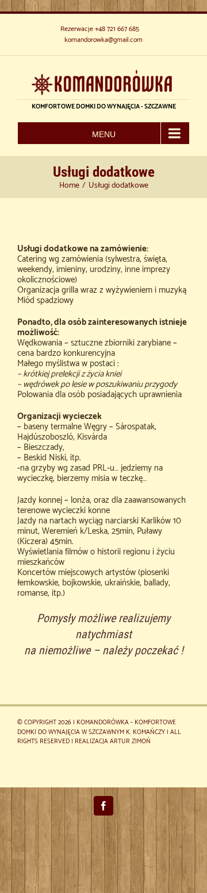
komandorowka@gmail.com (103, 39)
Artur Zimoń (130, 741)
